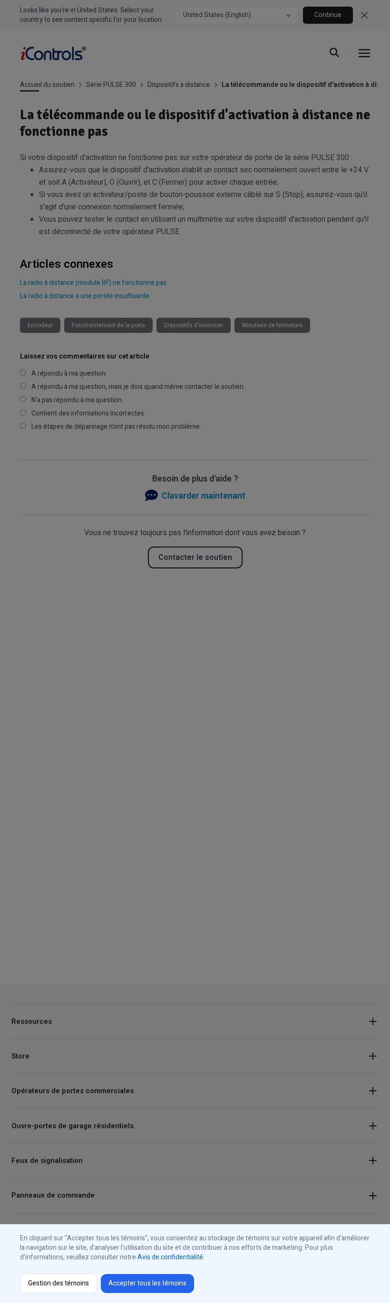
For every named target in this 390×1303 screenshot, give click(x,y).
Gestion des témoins (58, 1283)
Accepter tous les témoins (147, 1283)
